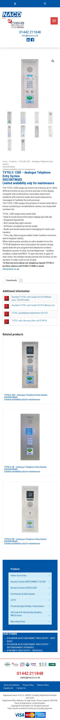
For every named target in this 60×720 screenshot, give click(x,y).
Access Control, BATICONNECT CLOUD (28, 581)
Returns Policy (43, 685)
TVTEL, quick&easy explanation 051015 (30, 313)
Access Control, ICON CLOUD (24, 588)
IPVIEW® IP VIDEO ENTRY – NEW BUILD (25, 650)
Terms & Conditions (11, 685)
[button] (52, 61)
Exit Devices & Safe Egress (23, 594)
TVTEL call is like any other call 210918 (29, 320)
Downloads (11, 280)
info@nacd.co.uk (30, 35)
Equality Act (8, 688)
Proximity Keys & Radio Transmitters (27, 606)
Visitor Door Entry (19, 575)
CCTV (13, 600)
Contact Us (21, 688)
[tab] (11, 280)
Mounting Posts (18, 621)
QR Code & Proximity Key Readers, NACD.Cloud (26, 614)
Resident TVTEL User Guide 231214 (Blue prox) (33, 305)
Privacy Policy (28, 685)
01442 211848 (30, 32)
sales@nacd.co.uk (30, 677)
